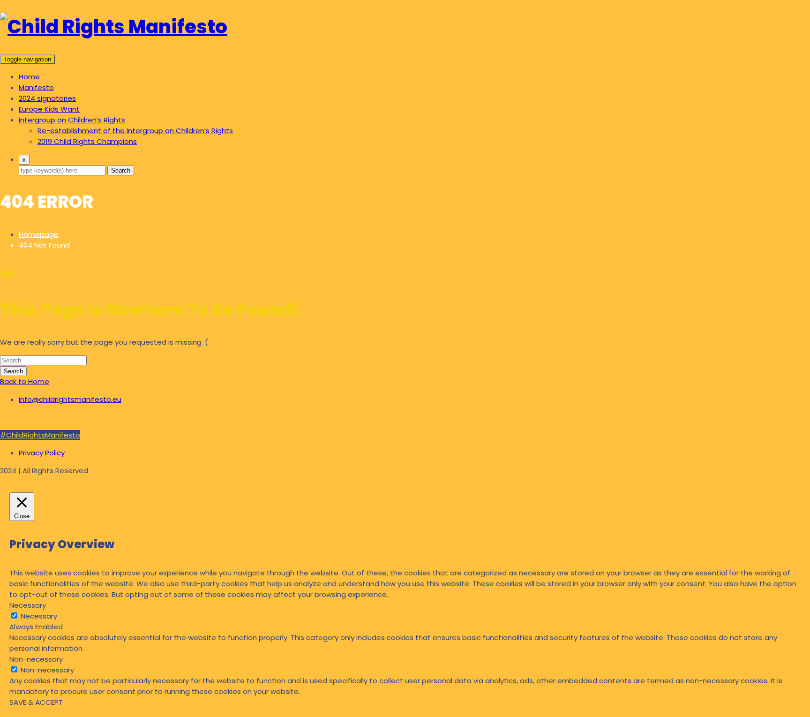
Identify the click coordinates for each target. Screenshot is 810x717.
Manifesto (36, 87)
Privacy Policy (42, 453)
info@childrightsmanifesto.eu (70, 399)
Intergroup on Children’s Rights (72, 120)
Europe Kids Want (49, 109)
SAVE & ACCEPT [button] (36, 702)
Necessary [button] (27, 605)
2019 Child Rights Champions (87, 141)
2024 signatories (47, 98)
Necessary (39, 616)
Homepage (39, 234)
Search (120, 170)
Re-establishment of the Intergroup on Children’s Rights (135, 131)
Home (29, 77)
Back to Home (24, 381)
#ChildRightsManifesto (40, 435)
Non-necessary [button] (36, 659)
